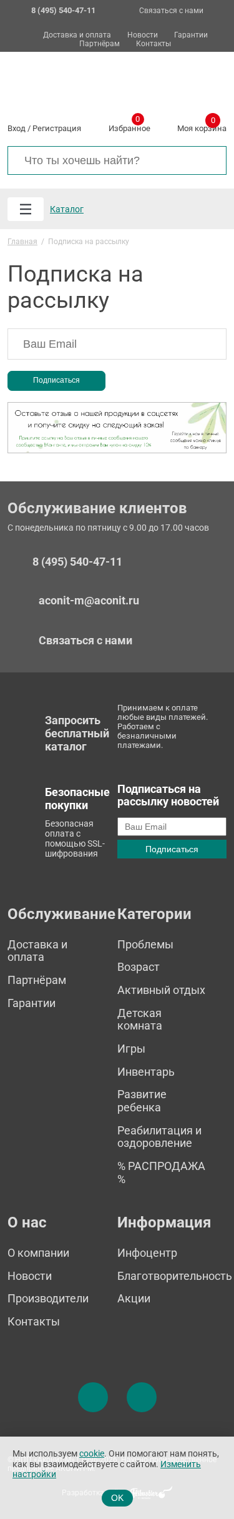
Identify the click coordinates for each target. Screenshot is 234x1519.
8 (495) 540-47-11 (77, 562)
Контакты (153, 44)
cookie (91, 1453)
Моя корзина (202, 126)
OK (117, 1498)
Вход (16, 128)
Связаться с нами (171, 10)
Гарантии (191, 35)
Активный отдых (161, 989)
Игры (131, 1048)
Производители (48, 1298)
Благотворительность (174, 1275)
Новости (142, 35)
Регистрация (56, 128)
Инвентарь (146, 1071)
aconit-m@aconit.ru (89, 600)
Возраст (138, 966)
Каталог (67, 209)
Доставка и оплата (77, 35)
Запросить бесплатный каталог (77, 733)
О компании (38, 1252)
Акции (133, 1298)
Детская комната (139, 1019)
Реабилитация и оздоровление (159, 1137)
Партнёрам (99, 44)
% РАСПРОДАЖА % (161, 1172)
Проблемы (145, 944)
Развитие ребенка (142, 1101)
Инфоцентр (147, 1252)
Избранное (129, 126)
